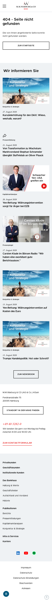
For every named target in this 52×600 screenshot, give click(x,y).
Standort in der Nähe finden (23, 410)
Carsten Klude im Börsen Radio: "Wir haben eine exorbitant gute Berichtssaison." (23, 257)
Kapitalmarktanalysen (13, 524)
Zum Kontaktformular (17, 443)
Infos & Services (11, 536)
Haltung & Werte (11, 485)
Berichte (7, 513)
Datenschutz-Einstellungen (26, 578)
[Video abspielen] (44, 186)
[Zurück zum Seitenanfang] (46, 597)
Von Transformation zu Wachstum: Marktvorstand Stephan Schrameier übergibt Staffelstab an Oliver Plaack (23, 152)
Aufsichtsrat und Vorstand (15, 496)
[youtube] (26, 553)
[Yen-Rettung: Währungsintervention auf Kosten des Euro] (26, 283)
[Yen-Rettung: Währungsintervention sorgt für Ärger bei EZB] (26, 178)
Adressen (26, 588)
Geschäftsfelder (10, 491)
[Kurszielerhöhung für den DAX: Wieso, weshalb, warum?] (26, 91)
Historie (6, 501)
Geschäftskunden (11, 468)
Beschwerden (26, 583)
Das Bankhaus (10, 480)
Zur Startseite (26, 46)
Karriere (7, 541)
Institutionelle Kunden (13, 473)
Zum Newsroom (26, 374)
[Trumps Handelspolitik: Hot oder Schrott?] (26, 334)
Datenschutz (26, 573)
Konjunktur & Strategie (14, 529)
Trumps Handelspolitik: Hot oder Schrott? (26, 358)
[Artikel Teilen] (7, 99)
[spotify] (34, 553)
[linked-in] (18, 553)
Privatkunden (9, 463)
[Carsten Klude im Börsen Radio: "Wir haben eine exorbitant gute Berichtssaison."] (26, 229)
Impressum (26, 568)
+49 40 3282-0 (12, 424)
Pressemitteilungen (12, 518)
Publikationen (9, 508)
